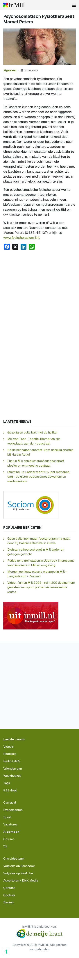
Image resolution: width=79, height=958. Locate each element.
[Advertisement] (39, 294)
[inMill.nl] (14, 5)
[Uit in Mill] (30, 615)
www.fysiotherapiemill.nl (21, 238)
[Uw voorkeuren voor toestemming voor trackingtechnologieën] (6, 951)
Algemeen (9, 70)
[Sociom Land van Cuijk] (30, 505)
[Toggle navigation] (74, 5)
